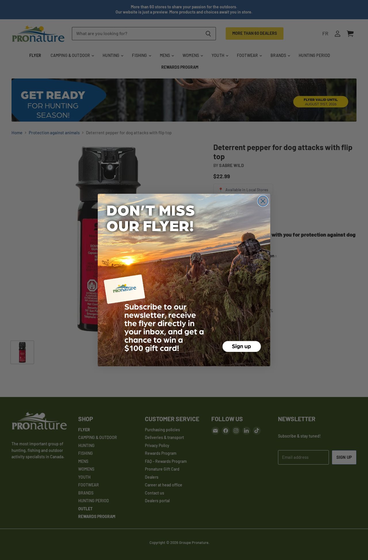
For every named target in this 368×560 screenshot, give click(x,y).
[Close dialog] (263, 201)
